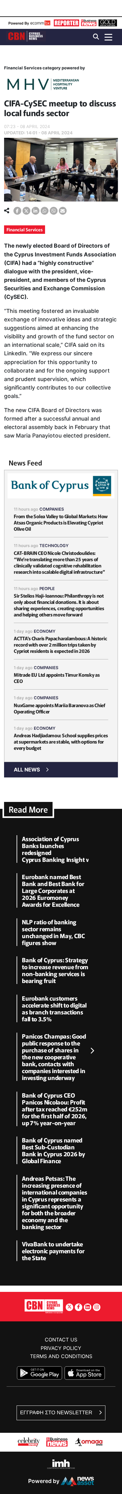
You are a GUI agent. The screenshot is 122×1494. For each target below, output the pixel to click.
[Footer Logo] (44, 1306)
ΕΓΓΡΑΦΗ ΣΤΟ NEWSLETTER (57, 1413)
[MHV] (43, 85)
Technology (54, 545)
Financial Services (25, 229)
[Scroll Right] (92, 1051)
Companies (51, 509)
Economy (44, 631)
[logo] (26, 36)
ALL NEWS (27, 769)
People (47, 588)
